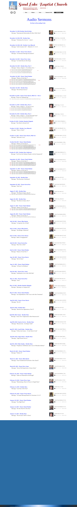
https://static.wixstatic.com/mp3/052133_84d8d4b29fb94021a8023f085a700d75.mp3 (26, 98)
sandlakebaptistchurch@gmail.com (30, 9)
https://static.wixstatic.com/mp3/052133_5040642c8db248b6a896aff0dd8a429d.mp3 (24, 82)
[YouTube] (14, 12)
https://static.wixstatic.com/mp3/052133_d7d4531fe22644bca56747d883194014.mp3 (21, 71)
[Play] (54, 33)
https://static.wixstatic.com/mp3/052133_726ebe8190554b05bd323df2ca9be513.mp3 (24, 80)
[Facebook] (11, 12)
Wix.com (29, 506)
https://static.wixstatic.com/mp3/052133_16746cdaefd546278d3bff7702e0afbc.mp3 (22, 72)
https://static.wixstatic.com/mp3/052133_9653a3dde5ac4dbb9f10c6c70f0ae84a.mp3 (23, 84)
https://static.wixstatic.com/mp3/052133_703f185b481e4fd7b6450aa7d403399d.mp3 (24, 79)
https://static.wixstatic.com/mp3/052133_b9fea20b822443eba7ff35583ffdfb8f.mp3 (22, 70)
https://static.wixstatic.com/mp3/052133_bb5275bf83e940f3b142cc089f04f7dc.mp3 (21, 81)
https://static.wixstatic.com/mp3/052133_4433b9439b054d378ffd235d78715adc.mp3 (24, 83)
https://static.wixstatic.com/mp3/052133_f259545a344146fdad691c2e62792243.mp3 (22, 69)
